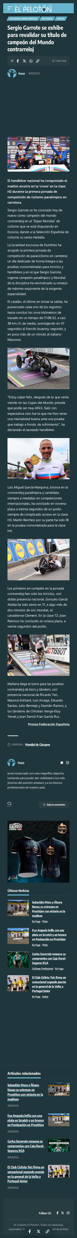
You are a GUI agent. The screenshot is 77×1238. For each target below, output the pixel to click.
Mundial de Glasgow (37, 744)
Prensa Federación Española (49, 724)
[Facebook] (57, 1213)
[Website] (62, 763)
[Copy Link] (38, 60)
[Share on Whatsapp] (31, 60)
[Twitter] (62, 1213)
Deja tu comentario (56, 804)
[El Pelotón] (35, 8)
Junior (45, 996)
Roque (21, 73)
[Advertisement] (38, 108)
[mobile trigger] (11, 8)
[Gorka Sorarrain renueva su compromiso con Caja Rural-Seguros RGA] (18, 960)
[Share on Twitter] (24, 60)
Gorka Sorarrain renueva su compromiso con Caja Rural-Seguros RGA (49, 958)
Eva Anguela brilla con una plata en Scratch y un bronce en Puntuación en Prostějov (49, 934)
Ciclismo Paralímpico (23, 18)
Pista (60, 18)
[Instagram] (68, 763)
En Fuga (47, 18)
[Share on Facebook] (18, 60)
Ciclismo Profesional (42, 968)
